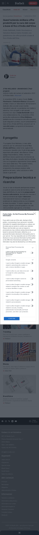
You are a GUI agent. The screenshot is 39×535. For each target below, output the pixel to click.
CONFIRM (11, 318)
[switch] (31, 253)
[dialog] (19, 267)
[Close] (35, 214)
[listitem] (19, 247)
